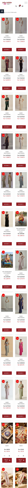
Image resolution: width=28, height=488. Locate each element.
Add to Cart (6, 460)
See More (6, 49)
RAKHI (7, 445)
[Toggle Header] (2, 11)
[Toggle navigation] (26, 3)
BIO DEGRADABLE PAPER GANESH (21, 229)
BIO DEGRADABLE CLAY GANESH (7, 272)
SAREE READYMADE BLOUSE (7, 37)
